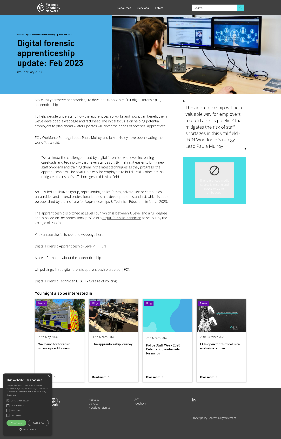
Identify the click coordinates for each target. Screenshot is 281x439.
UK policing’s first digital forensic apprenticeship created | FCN (82, 269)
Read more (43, 340)
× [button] (49, 376)
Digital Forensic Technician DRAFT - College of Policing (76, 281)
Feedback (140, 403)
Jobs (136, 399)
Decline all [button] (38, 423)
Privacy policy (199, 417)
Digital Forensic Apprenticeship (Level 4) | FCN (70, 246)
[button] (28, 429)
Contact (93, 403)
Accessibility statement (222, 417)
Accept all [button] (16, 423)
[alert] (27, 404)
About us (94, 399)
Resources (124, 8)
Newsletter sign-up (100, 407)
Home (20, 34)
